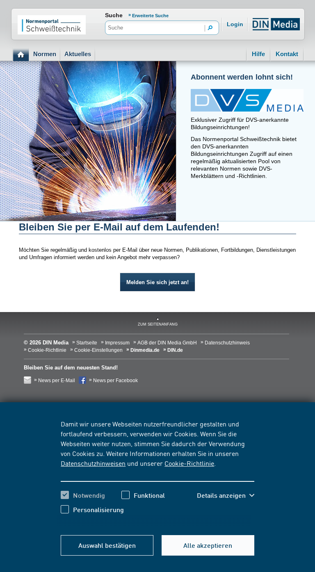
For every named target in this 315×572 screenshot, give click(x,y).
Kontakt (287, 53)
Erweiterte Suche (150, 15)
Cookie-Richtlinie (189, 462)
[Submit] (210, 28)
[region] (157, 473)
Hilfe (258, 53)
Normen (44, 53)
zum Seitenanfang (158, 324)
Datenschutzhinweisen (93, 462)
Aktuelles (77, 53)
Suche (114, 15)
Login (235, 24)
